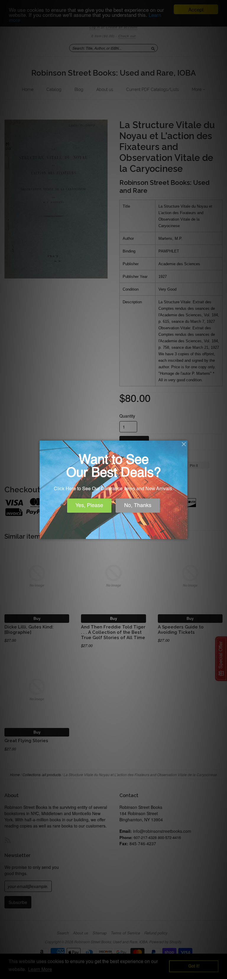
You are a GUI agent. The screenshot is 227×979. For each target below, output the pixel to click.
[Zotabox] (183, 533)
